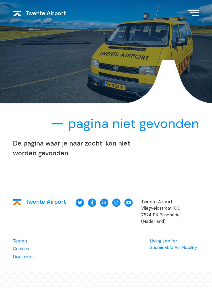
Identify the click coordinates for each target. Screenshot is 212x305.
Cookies (21, 248)
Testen (20, 241)
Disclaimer (23, 257)
